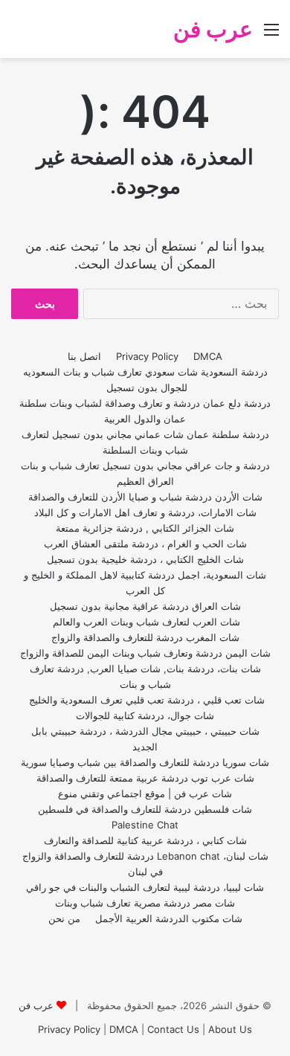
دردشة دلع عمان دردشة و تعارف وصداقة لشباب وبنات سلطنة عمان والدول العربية (145, 411)
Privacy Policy (147, 356)
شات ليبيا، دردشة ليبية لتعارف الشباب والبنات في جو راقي (145, 887)
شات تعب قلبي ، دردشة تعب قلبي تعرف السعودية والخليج (145, 700)
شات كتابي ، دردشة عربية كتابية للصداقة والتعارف (145, 840)
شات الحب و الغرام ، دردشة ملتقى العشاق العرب (145, 544)
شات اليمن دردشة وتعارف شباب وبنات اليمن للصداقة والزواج (145, 653)
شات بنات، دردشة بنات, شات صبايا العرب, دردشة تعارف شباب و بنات (145, 676)
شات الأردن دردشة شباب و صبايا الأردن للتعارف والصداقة (145, 497)
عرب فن (36, 1005)
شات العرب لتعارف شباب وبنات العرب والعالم (145, 622)
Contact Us (173, 1029)
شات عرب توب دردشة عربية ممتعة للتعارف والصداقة (145, 778)
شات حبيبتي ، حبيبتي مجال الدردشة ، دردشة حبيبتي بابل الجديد (145, 739)
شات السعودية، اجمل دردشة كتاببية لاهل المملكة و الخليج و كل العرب (145, 582)
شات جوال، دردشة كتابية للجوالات (145, 715)
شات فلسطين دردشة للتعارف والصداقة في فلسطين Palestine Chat (145, 817)
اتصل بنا (84, 356)
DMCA (207, 356)
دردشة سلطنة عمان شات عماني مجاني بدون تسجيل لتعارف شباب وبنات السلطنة (145, 442)
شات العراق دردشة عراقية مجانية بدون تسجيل (145, 606)
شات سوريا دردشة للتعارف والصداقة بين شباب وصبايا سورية (145, 762)
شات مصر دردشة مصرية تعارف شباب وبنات (145, 903)
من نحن (64, 918)
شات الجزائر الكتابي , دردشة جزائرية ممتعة (145, 528)
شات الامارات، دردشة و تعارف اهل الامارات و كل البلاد (145, 512)
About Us (230, 1029)
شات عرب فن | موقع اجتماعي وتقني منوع (145, 793)
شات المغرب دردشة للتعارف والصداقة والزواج (145, 637)
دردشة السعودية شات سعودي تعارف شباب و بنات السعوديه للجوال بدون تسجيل (145, 379)
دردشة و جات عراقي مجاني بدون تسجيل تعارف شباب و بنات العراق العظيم (145, 473)
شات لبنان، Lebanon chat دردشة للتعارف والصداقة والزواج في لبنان (145, 864)
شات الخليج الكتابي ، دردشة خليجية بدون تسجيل (145, 559)
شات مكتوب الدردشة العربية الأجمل (168, 918)
